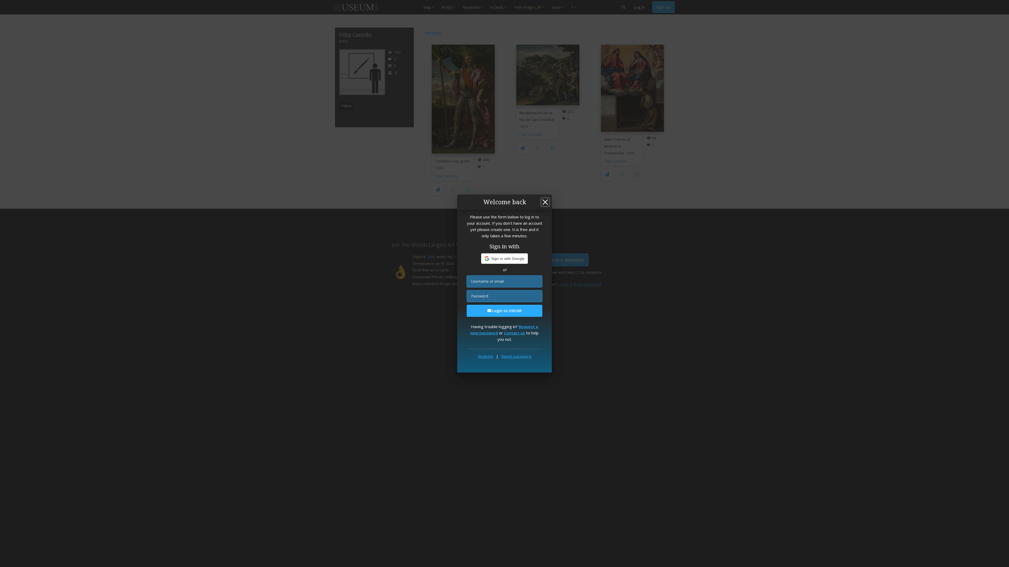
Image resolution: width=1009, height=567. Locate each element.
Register (485, 356)
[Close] (545, 202)
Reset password (516, 356)
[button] (504, 258)
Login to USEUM (506, 310)
